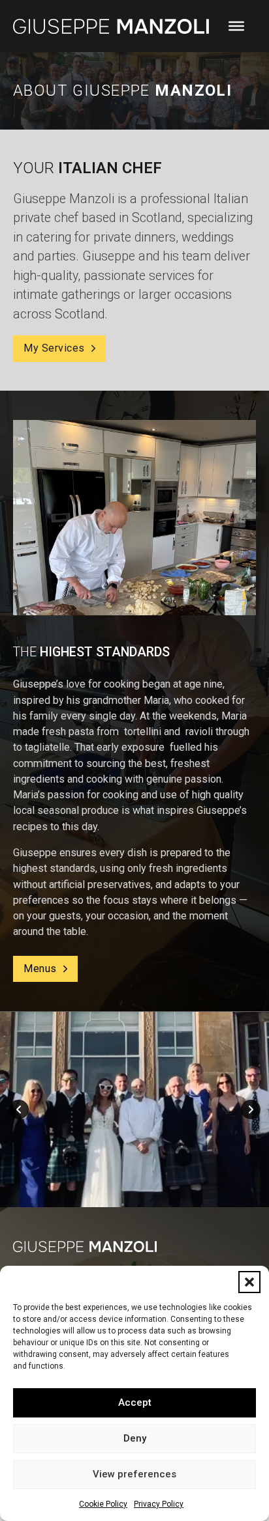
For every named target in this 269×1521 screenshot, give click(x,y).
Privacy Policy (158, 1504)
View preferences (134, 1474)
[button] (249, 1282)
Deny (134, 1438)
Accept (134, 1402)
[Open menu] (236, 26)
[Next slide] (251, 1109)
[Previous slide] (19, 1109)
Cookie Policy (103, 1504)
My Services (54, 348)
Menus (40, 968)
